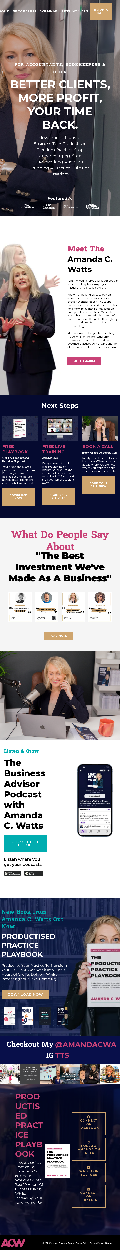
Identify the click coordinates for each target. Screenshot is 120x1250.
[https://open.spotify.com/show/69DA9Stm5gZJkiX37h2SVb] (33, 873)
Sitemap (108, 1243)
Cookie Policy (82, 1243)
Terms (71, 1243)
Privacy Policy (96, 1243)
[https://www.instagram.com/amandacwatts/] (10, 1074)
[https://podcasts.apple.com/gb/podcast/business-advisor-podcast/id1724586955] (12, 873)
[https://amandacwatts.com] (18, 1243)
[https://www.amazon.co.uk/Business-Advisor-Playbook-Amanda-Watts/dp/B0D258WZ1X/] (62, 1016)
